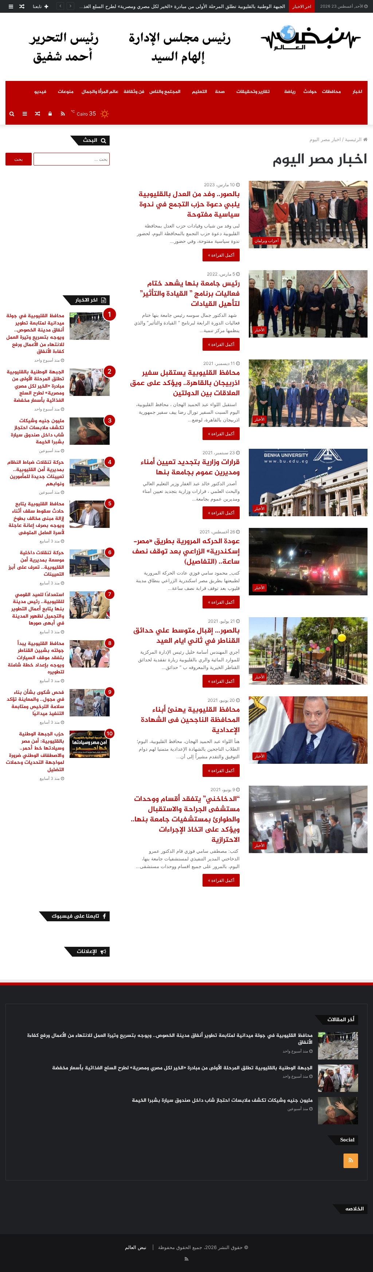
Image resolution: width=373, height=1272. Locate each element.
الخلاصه (354, 1209)
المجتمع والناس (164, 92)
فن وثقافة (133, 92)
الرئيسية (354, 139)
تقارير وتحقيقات (253, 92)
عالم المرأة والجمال (100, 92)
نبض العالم (135, 1247)
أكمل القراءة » (221, 255)
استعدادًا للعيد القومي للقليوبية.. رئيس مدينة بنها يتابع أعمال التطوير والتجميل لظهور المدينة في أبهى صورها (37, 609)
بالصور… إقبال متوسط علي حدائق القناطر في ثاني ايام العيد (186, 636)
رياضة (289, 92)
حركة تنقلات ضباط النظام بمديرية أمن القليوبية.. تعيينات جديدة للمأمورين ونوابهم (35, 473)
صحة (220, 92)
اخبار (357, 92)
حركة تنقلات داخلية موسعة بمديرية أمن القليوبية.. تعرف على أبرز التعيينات (36, 564)
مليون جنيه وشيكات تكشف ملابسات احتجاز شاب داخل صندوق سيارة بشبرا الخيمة (37, 432)
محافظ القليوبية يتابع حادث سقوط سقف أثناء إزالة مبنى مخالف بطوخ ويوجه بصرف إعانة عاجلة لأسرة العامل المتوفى (36, 518)
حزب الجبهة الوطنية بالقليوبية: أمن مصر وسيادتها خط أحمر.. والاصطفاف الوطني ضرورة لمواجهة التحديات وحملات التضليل (35, 752)
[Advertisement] (55, 229)
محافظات (331, 92)
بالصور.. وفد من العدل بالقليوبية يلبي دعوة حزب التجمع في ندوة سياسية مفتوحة (189, 204)
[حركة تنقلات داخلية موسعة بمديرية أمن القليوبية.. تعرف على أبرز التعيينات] (90, 563)
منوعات (66, 92)
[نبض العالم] (311, 37)
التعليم (199, 92)
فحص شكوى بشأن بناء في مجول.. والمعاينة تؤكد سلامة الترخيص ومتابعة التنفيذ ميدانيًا (35, 703)
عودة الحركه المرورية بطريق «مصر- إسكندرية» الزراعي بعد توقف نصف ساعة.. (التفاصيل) (186, 552)
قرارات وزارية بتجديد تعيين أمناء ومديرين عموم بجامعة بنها (190, 467)
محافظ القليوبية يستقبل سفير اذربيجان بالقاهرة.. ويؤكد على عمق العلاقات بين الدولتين (185, 383)
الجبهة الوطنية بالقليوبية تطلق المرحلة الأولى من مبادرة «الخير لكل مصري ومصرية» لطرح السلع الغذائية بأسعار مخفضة (165, 6)
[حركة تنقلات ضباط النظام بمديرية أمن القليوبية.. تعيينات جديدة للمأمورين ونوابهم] (90, 472)
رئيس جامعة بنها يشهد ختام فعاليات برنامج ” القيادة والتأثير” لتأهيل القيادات (190, 294)
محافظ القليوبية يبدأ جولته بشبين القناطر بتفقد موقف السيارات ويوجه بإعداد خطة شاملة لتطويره (36, 657)
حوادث (310, 92)
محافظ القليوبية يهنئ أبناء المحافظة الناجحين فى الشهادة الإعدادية (190, 720)
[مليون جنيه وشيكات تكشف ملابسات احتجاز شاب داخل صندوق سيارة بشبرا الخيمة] (90, 431)
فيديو (40, 92)
